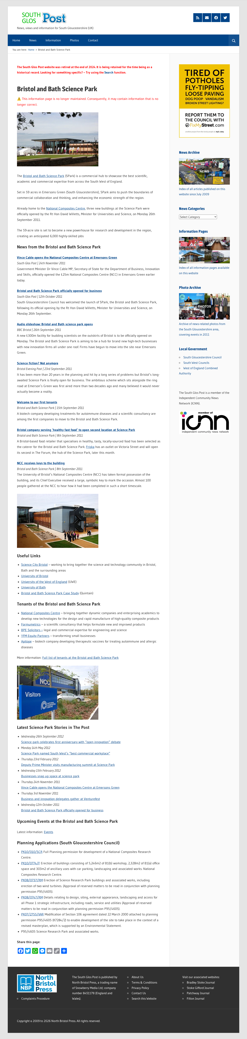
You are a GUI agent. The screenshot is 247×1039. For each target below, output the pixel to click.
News (32, 40)
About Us (137, 977)
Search (108, 72)
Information (53, 40)
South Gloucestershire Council (202, 357)
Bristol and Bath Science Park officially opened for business (62, 810)
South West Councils (196, 363)
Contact (93, 40)
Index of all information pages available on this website (204, 270)
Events (48, 832)
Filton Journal (195, 998)
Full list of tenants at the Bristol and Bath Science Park (80, 658)
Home (16, 40)
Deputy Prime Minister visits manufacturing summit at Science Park (68, 765)
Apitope (26, 641)
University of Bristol (34, 576)
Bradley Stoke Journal (201, 982)
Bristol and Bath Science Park (43, 176)
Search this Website (144, 998)
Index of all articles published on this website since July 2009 (202, 191)
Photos (74, 40)
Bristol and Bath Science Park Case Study (50, 593)
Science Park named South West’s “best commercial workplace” (65, 753)
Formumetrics (31, 624)
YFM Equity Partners (35, 636)
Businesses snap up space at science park (50, 776)
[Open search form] (234, 40)
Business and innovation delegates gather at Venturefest (60, 799)
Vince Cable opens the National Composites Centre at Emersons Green (70, 788)
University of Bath (33, 587)
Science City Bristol (34, 565)
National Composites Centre (65, 208)
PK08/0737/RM (32, 880)
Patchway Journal (198, 993)
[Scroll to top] (241, 1033)
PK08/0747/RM (32, 897)
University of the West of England (44, 582)
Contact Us (139, 993)
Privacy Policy (140, 988)
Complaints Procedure (35, 998)
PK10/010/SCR (31, 852)
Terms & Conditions (144, 982)
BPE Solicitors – (32, 630)
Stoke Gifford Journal (200, 988)
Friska (90, 447)
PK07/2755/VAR (32, 914)
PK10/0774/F (30, 863)
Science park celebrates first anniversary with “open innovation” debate (71, 742)
